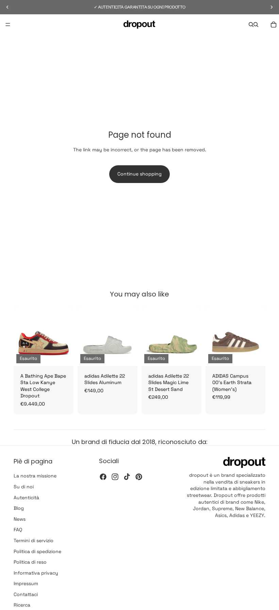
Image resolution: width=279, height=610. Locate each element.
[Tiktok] (127, 477)
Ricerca (22, 605)
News (20, 519)
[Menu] (8, 24)
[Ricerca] (251, 24)
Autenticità (26, 497)
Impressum (26, 583)
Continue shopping (139, 174)
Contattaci (26, 594)
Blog (19, 508)
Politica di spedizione (37, 551)
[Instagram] (115, 477)
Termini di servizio (33, 540)
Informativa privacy (36, 573)
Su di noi (24, 487)
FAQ (18, 530)
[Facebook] (103, 477)
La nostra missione (35, 476)
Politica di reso (30, 562)
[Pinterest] (139, 477)
